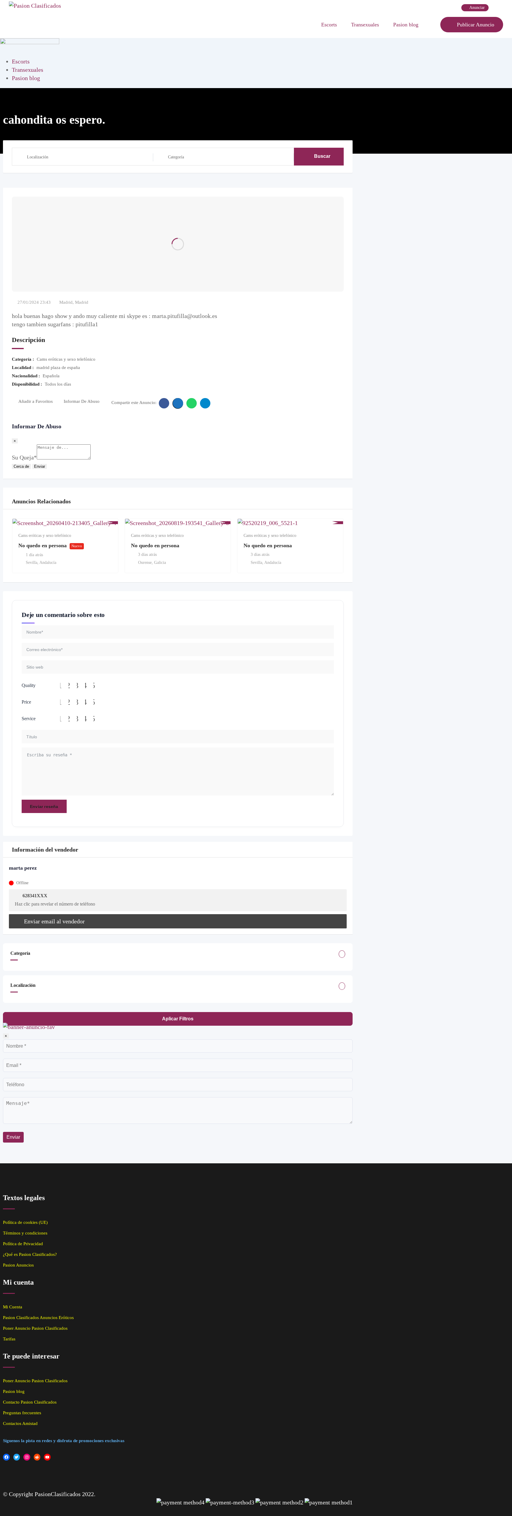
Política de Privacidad (23, 1243)
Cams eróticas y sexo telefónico (44, 535)
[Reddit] (37, 1457)
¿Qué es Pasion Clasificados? (30, 1254)
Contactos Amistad (20, 1423)
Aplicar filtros (177, 1018)
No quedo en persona (42, 545)
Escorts (329, 25)
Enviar (39, 466)
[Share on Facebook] (164, 403)
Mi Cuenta (12, 1307)
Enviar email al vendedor (54, 921)
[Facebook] (6, 1457)
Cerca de (21, 466)
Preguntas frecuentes (22, 1412)
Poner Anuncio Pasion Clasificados (35, 1328)
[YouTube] (47, 1457)
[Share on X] (177, 403)
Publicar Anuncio (475, 25)
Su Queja (24, 457)
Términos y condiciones (25, 1233)
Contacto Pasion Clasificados (30, 1402)
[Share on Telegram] (205, 403)
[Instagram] (26, 1457)
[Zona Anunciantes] (433, 25)
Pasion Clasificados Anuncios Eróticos (38, 1317)
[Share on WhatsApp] (191, 403)
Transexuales (365, 25)
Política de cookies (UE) (25, 1222)
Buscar (322, 156)
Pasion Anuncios (18, 1265)
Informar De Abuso (82, 401)
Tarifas (9, 1339)
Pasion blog (405, 25)
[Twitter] (16, 1457)
